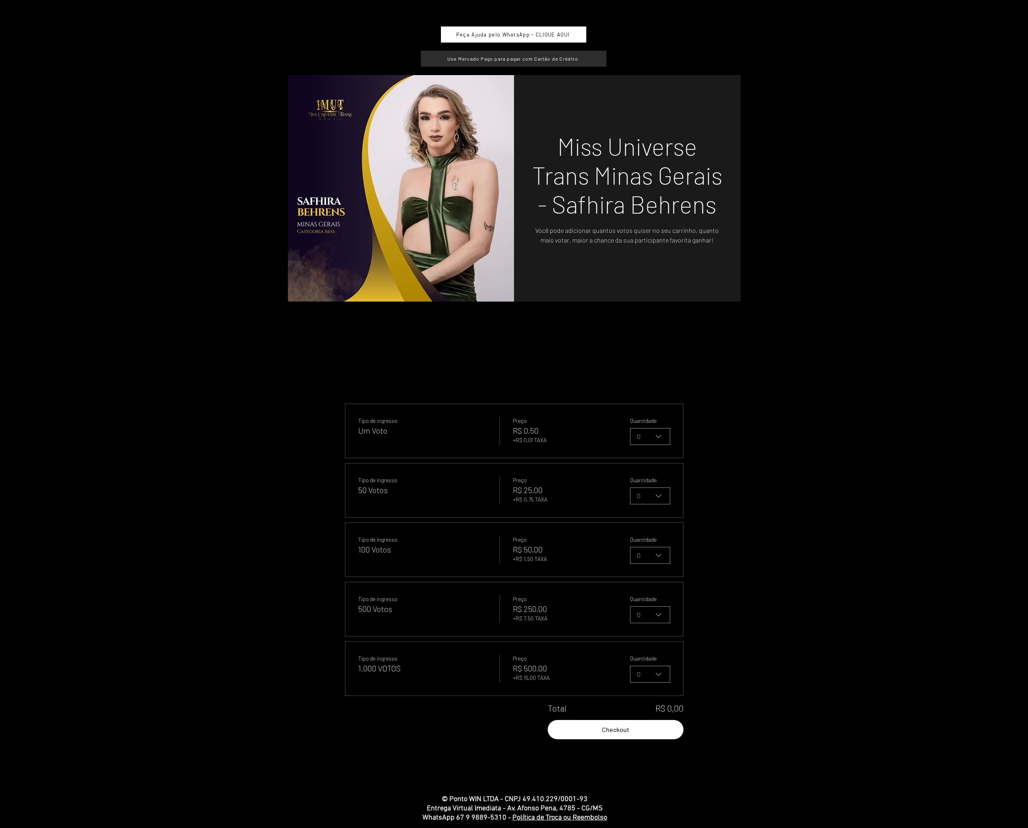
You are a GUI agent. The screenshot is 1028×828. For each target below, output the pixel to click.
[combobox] (650, 436)
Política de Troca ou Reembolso (559, 818)
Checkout (615, 729)
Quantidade (643, 420)
